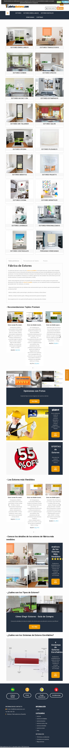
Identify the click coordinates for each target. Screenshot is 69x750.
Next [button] (60, 335)
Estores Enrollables (31, 13)
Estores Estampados (49, 98)
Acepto (59, 2)
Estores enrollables (20, 47)
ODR (38, 709)
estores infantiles (41, 725)
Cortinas (39, 17)
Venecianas (30, 17)
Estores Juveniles (19, 225)
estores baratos (41, 721)
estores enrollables (32, 270)
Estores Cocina (19, 200)
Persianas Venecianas (49, 251)
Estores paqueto (49, 175)
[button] (67, 375)
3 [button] (36, 368)
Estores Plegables (49, 149)
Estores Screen (19, 73)
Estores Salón (49, 124)
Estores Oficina (19, 149)
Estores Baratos (19, 175)
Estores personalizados (49, 225)
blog (38, 730)
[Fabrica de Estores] (17, 5)
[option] (15, 331)
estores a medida (27, 282)
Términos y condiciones (43, 737)
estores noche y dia (42, 723)
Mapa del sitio (40, 741)
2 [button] (34, 368)
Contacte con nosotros (43, 739)
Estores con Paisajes (19, 251)
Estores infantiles (49, 200)
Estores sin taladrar (20, 124)
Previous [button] (9, 335)
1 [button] (33, 368)
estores (39, 716)
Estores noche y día (19, 98)
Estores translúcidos (49, 47)
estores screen (41, 728)
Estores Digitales (47, 13)
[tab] (34, 261)
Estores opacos (49, 73)
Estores (18, 13)
